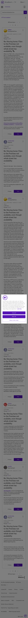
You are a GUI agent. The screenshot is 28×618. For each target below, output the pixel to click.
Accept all (14, 312)
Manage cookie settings (14, 320)
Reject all (14, 316)
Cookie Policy (19, 308)
